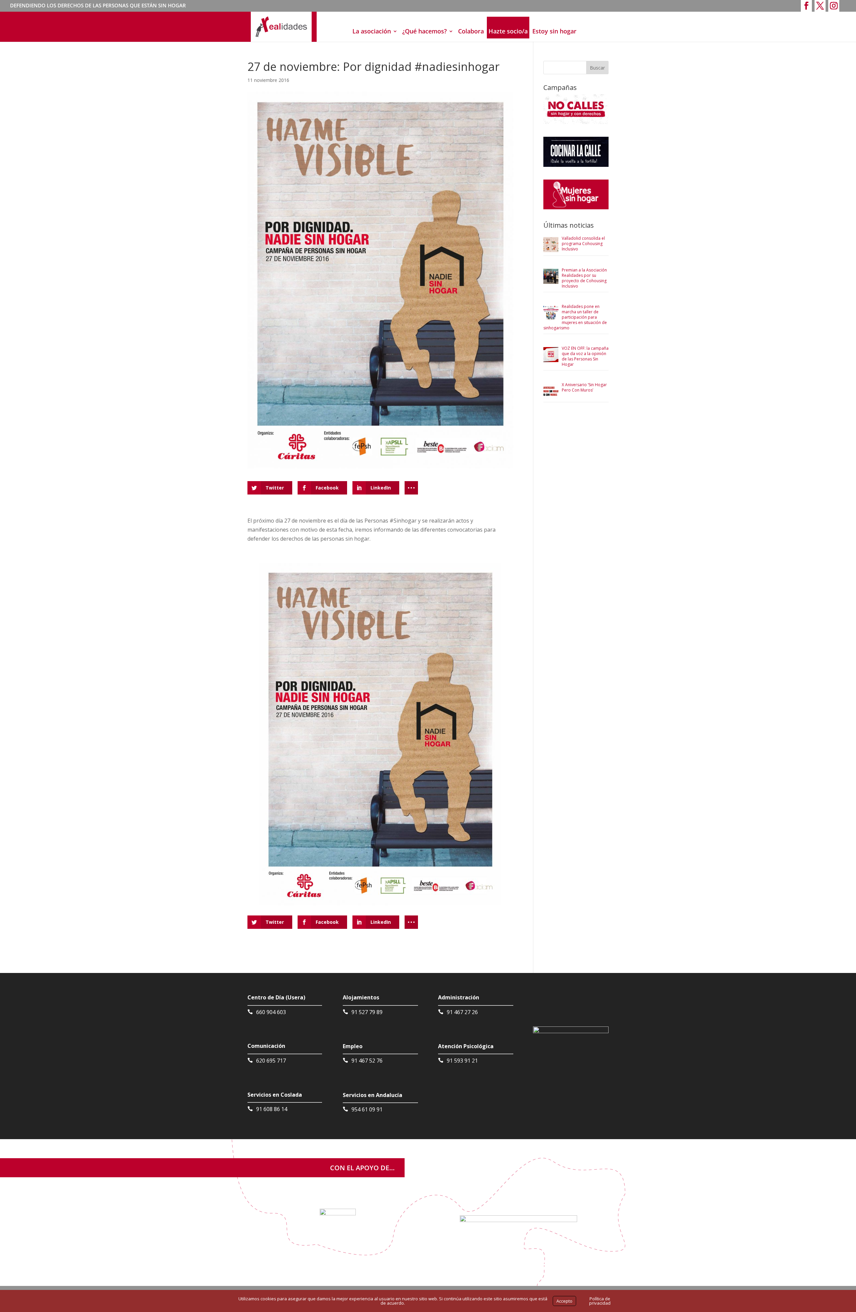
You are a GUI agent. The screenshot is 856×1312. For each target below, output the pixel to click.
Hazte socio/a (508, 31)
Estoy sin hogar (554, 31)
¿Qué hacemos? (424, 31)
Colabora (471, 31)
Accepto (564, 1301)
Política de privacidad (600, 1301)
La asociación (371, 31)
